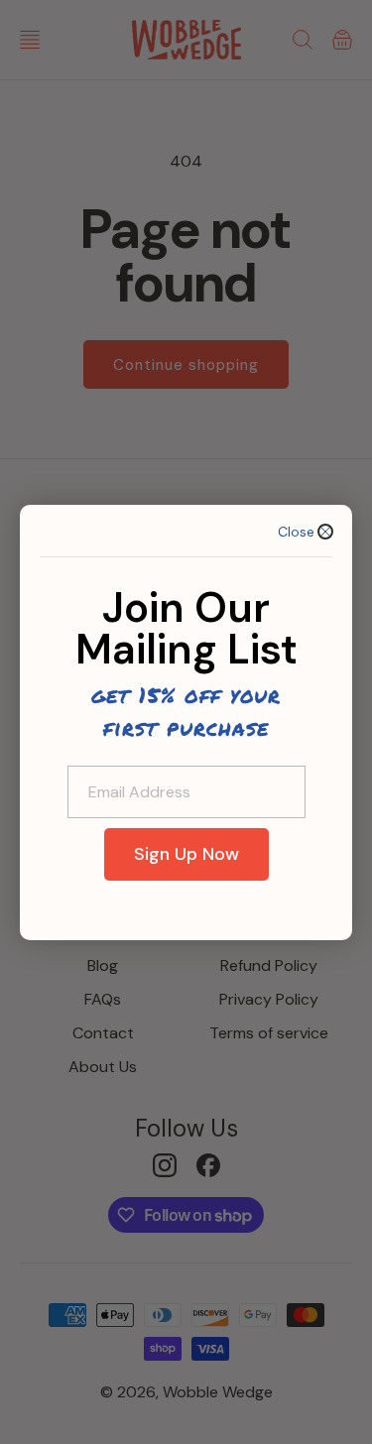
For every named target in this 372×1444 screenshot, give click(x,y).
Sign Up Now (186, 854)
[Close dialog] (325, 532)
